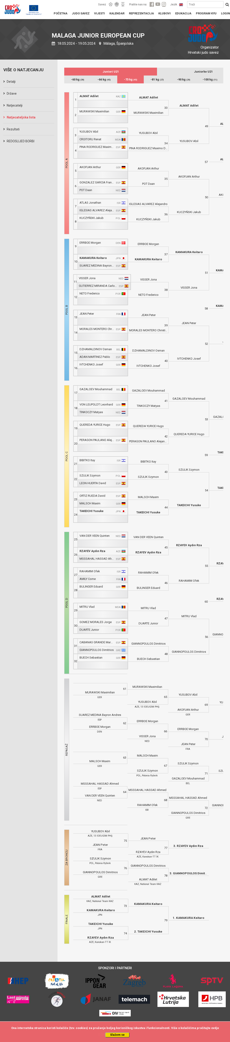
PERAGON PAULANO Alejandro (97, 440)
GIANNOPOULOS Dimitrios (97, 650)
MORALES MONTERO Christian (97, 329)
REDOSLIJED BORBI (20, 141)
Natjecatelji (14, 105)
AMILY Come (88, 579)
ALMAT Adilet (89, 96)
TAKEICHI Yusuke (92, 511)
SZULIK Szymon (90, 475)
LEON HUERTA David (93, 483)
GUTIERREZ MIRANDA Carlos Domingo (98, 285)
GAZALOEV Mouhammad (96, 389)
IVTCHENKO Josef (91, 364)
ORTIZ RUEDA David (92, 495)
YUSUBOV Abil (89, 131)
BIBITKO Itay (87, 460)
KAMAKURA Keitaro (93, 258)
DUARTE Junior (89, 629)
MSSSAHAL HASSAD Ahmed (97, 558)
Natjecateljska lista (21, 117)
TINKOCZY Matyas (91, 412)
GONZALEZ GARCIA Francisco (97, 182)
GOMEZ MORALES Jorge (96, 622)
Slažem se (117, 1034)
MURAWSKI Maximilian (94, 111)
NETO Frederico (90, 293)
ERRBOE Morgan (90, 242)
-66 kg (104, 79)
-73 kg (130, 79)
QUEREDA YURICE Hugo (95, 424)
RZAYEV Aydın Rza (92, 551)
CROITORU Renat (90, 139)
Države (12, 93)
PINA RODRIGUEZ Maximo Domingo (97, 147)
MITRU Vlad (87, 606)
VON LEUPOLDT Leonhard (96, 404)
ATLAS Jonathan (90, 202)
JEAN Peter (87, 313)
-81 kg (157, 79)
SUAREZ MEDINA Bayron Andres (97, 265)
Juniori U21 (111, 71)
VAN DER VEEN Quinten (95, 535)
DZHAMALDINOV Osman (96, 349)
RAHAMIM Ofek (90, 571)
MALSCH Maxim (90, 503)
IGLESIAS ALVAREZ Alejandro (97, 210)
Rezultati (13, 129)
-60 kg (77, 79)
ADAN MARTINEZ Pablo (95, 356)
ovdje (215, 1028)
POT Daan (86, 190)
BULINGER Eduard (91, 586)
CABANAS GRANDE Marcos (97, 642)
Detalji (11, 81)
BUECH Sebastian (91, 657)
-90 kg (183, 79)
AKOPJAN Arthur (90, 167)
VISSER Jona (87, 278)
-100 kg (210, 79)
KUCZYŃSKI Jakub (92, 218)
